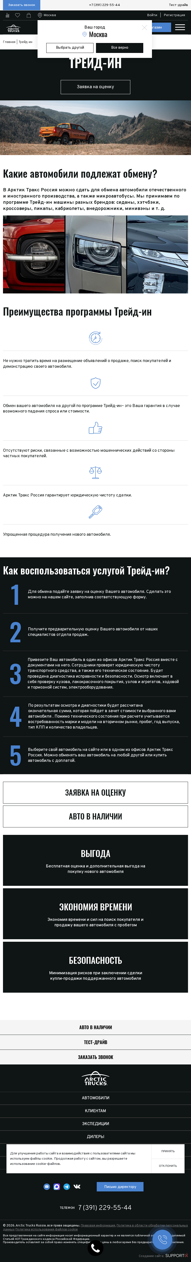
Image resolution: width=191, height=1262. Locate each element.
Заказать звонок (21, 5)
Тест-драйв (178, 5)
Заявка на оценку (95, 87)
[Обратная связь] (47, 1186)
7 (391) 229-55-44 (105, 1208)
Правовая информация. (98, 1226)
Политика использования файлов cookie (46, 1230)
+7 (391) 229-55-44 (104, 5)
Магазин (154, 27)
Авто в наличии (95, 816)
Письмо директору (120, 1187)
